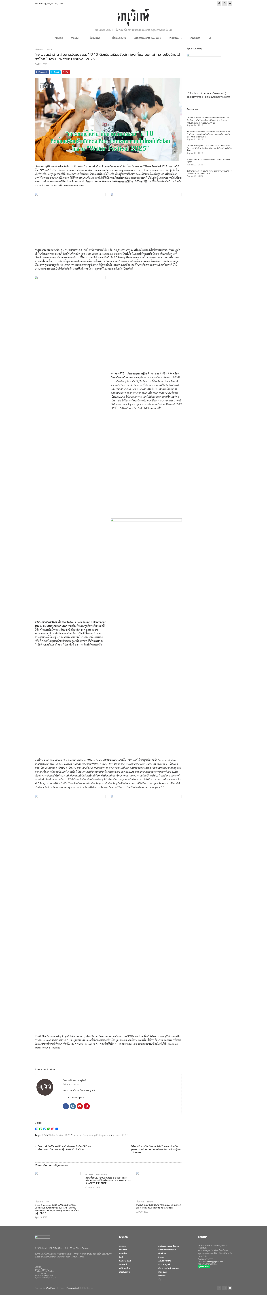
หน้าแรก (59, 38)
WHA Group (101, 1174)
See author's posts (76, 1097)
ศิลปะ (121, 1257)
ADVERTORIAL (164, 1260)
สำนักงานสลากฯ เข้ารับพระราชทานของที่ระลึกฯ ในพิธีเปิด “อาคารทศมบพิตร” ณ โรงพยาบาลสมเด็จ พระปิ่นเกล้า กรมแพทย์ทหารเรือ (209, 134)
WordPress (50, 1288)
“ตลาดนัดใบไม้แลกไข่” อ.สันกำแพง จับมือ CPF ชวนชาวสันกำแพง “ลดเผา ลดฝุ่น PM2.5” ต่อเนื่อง (63, 1148)
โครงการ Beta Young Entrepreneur (91, 1135)
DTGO (48, 1202)
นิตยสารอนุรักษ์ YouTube (147, 38)
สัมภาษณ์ (123, 1264)
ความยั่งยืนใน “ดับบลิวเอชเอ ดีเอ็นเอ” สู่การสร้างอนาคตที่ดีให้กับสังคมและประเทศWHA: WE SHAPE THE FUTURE (108, 1180)
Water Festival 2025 (59, 1135)
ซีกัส (44, 1135)
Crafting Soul (125, 1260)
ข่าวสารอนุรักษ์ (164, 1264)
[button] (210, 38)
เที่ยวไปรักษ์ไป (119, 38)
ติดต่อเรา (195, 38)
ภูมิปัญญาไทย (124, 1268)
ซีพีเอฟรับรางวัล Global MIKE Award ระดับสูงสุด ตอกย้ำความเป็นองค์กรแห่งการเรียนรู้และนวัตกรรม (155, 1149)
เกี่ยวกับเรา (162, 1272)
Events (161, 1257)
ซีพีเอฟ (150, 1202)
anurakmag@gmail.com (213, 1262)
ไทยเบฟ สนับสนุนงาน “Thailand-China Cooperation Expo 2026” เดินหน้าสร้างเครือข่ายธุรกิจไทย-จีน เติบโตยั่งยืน (209, 148)
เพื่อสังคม (174, 38)
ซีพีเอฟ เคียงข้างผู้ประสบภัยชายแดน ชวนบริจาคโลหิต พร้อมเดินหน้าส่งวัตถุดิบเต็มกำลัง (158, 1206)
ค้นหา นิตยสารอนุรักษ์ (167, 1249)
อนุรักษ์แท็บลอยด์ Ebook (168, 1246)
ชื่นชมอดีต (95, 38)
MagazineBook (72, 1288)
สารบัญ (74, 38)
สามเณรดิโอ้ (119, 1135)
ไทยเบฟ (49, 50)
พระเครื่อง (123, 1253)
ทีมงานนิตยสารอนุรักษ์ (74, 1080)
